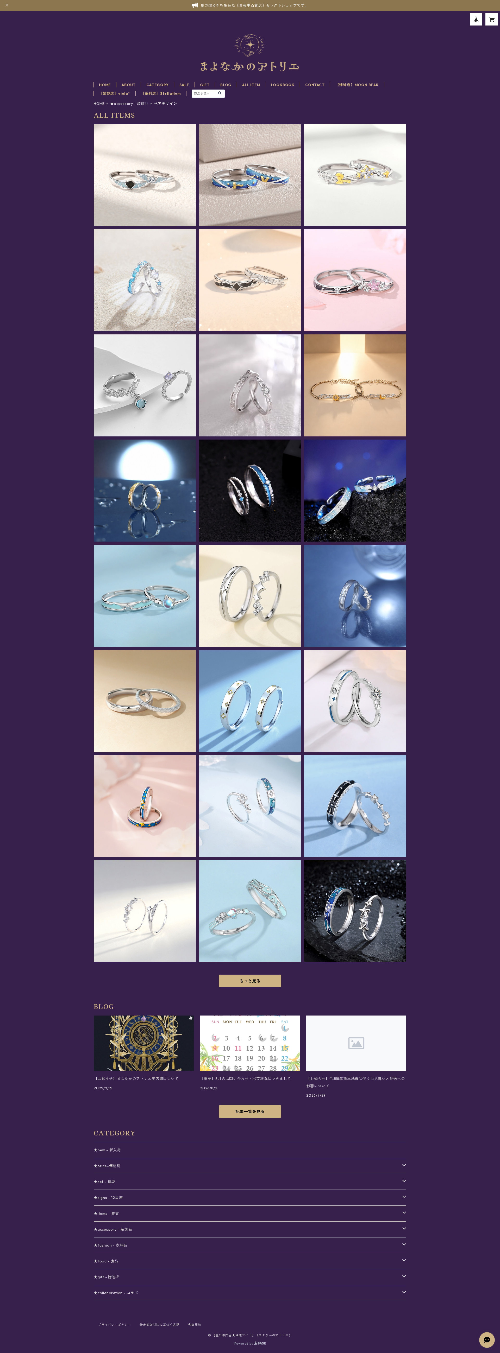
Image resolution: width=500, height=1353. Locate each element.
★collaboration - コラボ (116, 1293)
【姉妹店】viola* (114, 93)
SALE (184, 84)
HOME (105, 84)
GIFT (205, 84)
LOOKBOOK (283, 84)
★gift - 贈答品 (107, 1277)
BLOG (226, 84)
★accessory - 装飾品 (129, 103)
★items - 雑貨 (106, 1213)
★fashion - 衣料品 (110, 1245)
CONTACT (315, 84)
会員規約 (194, 1325)
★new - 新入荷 (107, 1150)
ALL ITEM (251, 84)
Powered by (244, 1343)
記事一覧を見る (250, 1111)
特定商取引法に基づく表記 (160, 1325)
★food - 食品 (106, 1261)
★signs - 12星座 (108, 1197)
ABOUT (129, 84)
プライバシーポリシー (114, 1325)
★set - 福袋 (104, 1181)
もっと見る (250, 980)
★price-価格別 (107, 1166)
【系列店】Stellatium (161, 93)
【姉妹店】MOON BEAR (357, 84)
